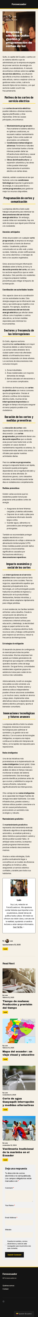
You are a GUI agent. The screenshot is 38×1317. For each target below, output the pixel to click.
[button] (4, 4)
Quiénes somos (8, 1286)
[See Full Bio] (23, 927)
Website (8, 1230)
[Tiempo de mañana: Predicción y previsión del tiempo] (19, 980)
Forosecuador (19, 4)
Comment (9, 1188)
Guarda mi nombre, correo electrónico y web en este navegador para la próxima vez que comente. (19, 1244)
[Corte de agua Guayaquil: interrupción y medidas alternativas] (19, 1078)
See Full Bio (17, 927)
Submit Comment (14, 1255)
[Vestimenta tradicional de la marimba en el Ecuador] (19, 1128)
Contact (5, 1289)
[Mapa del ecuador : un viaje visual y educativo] (19, 1031)
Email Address (11, 1217)
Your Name (10, 1205)
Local (5, 949)
